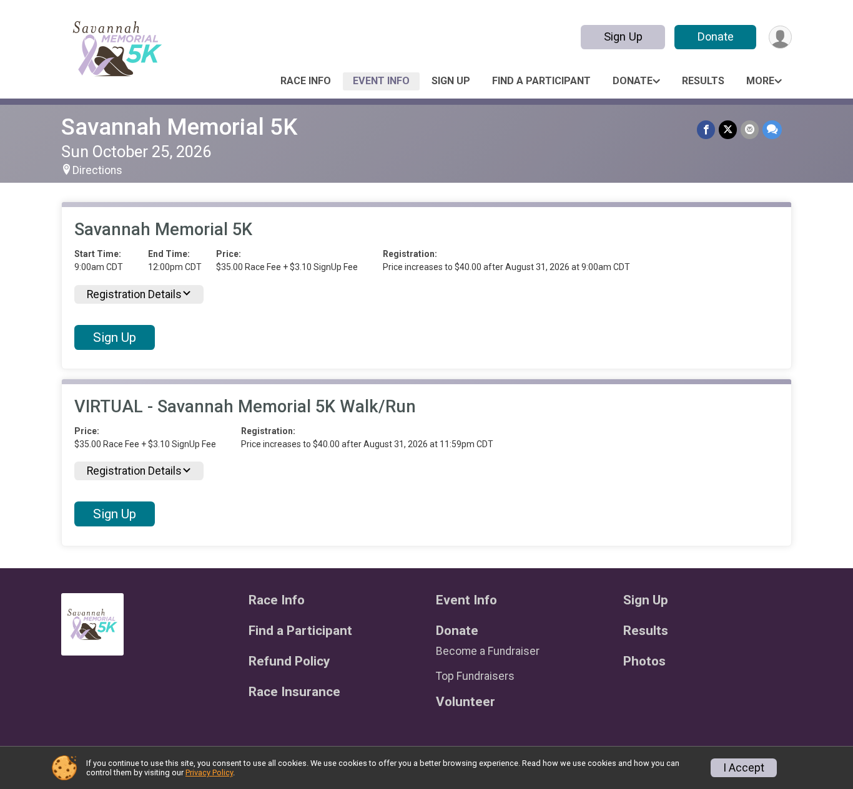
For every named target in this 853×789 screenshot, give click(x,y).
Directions (97, 170)
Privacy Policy (209, 772)
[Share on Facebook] (706, 129)
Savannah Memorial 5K (179, 127)
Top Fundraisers (475, 676)
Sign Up (623, 36)
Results (703, 81)
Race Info (305, 81)
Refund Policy (289, 661)
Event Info (381, 81)
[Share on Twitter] (728, 129)
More (760, 81)
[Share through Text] (772, 129)
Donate (716, 36)
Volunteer (465, 702)
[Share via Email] (750, 129)
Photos (644, 661)
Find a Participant (541, 81)
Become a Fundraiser (488, 651)
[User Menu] (780, 37)
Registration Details (134, 294)
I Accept (743, 768)
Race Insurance (294, 692)
